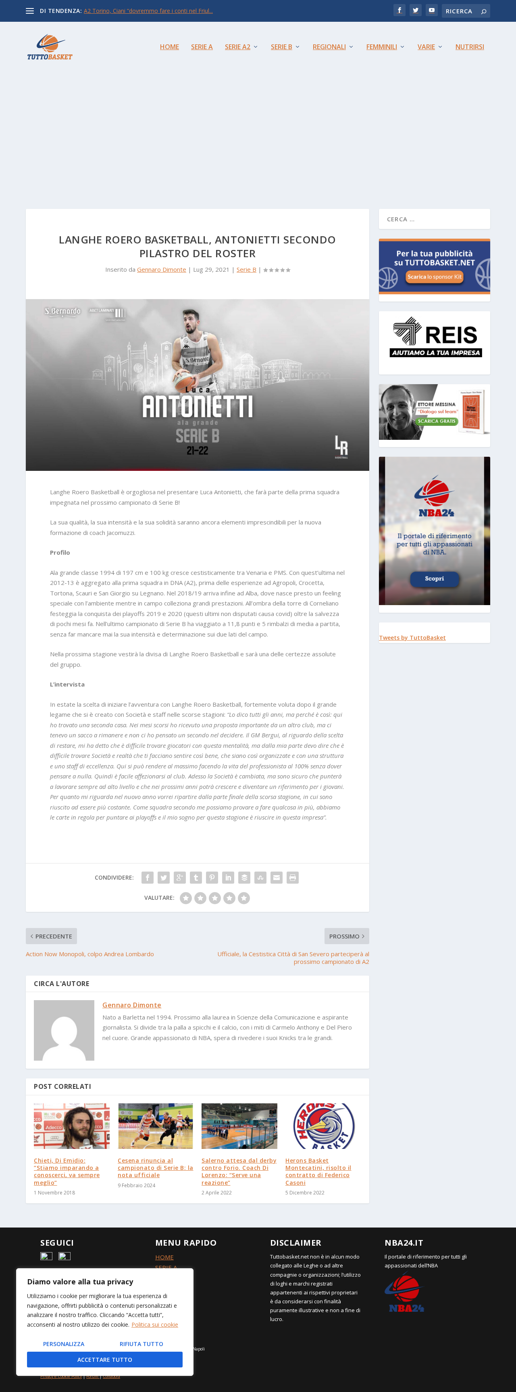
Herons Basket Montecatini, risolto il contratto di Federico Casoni (318, 1171)
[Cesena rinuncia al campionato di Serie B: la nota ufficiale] (156, 1126)
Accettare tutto (104, 1359)
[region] (105, 1322)
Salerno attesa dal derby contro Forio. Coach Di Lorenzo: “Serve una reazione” (239, 1171)
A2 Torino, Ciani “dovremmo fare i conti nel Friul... (148, 11)
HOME (164, 1257)
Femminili (381, 47)
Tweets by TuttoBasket (412, 637)
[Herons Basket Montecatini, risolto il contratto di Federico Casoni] (323, 1126)
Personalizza (63, 1344)
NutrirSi (470, 47)
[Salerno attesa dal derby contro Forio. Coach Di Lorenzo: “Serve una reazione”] (239, 1126)
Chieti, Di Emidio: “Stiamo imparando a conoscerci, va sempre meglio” (67, 1171)
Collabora (111, 1376)
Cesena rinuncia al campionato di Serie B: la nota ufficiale (156, 1168)
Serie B (281, 47)
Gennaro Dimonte (161, 269)
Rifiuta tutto (141, 1344)
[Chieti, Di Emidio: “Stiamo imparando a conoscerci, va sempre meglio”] (72, 1126)
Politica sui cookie (154, 1324)
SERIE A (166, 1267)
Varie (426, 47)
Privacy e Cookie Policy (61, 1376)
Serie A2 (237, 47)
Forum (92, 1376)
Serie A (202, 47)
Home (169, 47)
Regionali (329, 47)
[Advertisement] (258, 132)
